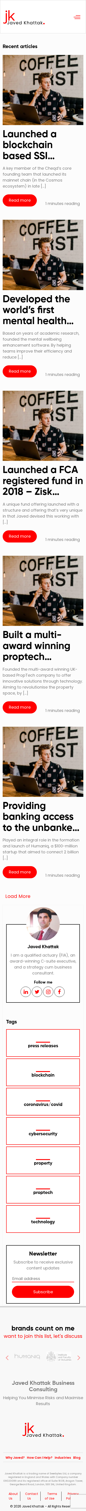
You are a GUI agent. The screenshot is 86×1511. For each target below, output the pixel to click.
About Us (13, 1496)
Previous (7, 1356)
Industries (63, 1457)
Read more (20, 200)
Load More (17, 896)
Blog (76, 1457)
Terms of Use (51, 1496)
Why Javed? (15, 1457)
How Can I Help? (39, 1457)
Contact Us (31, 1496)
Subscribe (43, 1292)
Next (79, 1356)
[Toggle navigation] (77, 16)
